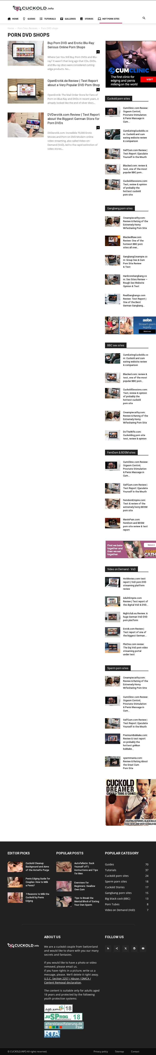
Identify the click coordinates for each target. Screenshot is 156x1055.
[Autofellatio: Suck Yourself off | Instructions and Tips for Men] (64, 867)
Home (15, 18)
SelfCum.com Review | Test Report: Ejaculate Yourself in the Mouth (135, 153)
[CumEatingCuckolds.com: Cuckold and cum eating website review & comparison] (112, 134)
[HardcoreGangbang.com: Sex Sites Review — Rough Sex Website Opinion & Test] (112, 279)
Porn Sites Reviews (27, 28)
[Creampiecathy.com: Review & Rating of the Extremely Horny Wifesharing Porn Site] (112, 221)
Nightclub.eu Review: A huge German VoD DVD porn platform (135, 617)
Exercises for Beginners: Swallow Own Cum (84, 886)
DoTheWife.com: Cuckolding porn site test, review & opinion (134, 435)
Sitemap (119, 1051)
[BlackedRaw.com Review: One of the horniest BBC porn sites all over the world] (112, 241)
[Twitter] (126, 949)
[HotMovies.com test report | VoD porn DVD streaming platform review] (112, 582)
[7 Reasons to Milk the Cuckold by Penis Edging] (15, 897)
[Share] (117, 949)
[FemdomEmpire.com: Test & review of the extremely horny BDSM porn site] (112, 504)
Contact (135, 1051)
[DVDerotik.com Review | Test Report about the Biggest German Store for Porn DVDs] (26, 124)
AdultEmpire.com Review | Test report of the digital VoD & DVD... (135, 601)
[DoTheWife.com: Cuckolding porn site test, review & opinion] (112, 435)
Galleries (70, 18)
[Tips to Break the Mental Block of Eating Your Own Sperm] (64, 901)
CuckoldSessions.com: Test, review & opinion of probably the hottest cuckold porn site (135, 188)
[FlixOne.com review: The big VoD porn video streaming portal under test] (112, 648)
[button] (143, 18)
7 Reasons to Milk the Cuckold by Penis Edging (37, 897)
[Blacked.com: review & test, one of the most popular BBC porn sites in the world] (112, 169)
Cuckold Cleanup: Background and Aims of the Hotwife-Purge (37, 866)
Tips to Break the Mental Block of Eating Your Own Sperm (86, 901)
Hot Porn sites (110, 18)
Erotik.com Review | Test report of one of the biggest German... (134, 632)
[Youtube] (143, 949)
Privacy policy (101, 1051)
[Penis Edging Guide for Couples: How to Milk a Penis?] (15, 882)
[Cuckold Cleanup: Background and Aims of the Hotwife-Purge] (15, 867)
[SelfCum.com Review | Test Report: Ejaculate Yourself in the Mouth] (112, 154)
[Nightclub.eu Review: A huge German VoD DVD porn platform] (112, 617)
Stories (89, 18)
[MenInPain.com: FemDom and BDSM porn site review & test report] (112, 523)
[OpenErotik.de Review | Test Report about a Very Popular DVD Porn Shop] (26, 91)
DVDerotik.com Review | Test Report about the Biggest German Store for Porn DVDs (74, 119)
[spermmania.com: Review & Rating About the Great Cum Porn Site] (112, 761)
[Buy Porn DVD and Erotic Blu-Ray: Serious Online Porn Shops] (26, 53)
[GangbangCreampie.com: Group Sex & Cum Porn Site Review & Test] (112, 260)
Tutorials (50, 18)
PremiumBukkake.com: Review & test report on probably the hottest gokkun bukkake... (135, 742)
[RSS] (108, 949)
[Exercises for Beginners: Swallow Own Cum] (64, 886)
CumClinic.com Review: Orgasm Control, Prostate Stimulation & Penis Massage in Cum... (135, 115)
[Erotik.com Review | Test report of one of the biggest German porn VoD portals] (112, 632)
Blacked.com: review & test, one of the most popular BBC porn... (135, 169)
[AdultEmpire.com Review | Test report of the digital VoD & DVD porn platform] (112, 601)
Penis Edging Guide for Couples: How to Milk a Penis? (38, 882)
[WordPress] (134, 949)
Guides (31, 18)
